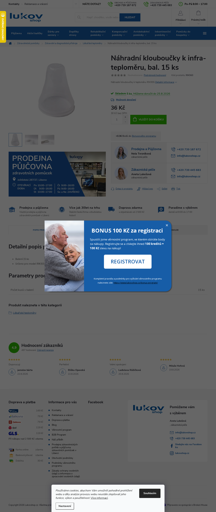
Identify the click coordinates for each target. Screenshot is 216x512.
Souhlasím (149, 493)
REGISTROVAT (128, 261)
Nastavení (65, 506)
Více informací (99, 498)
